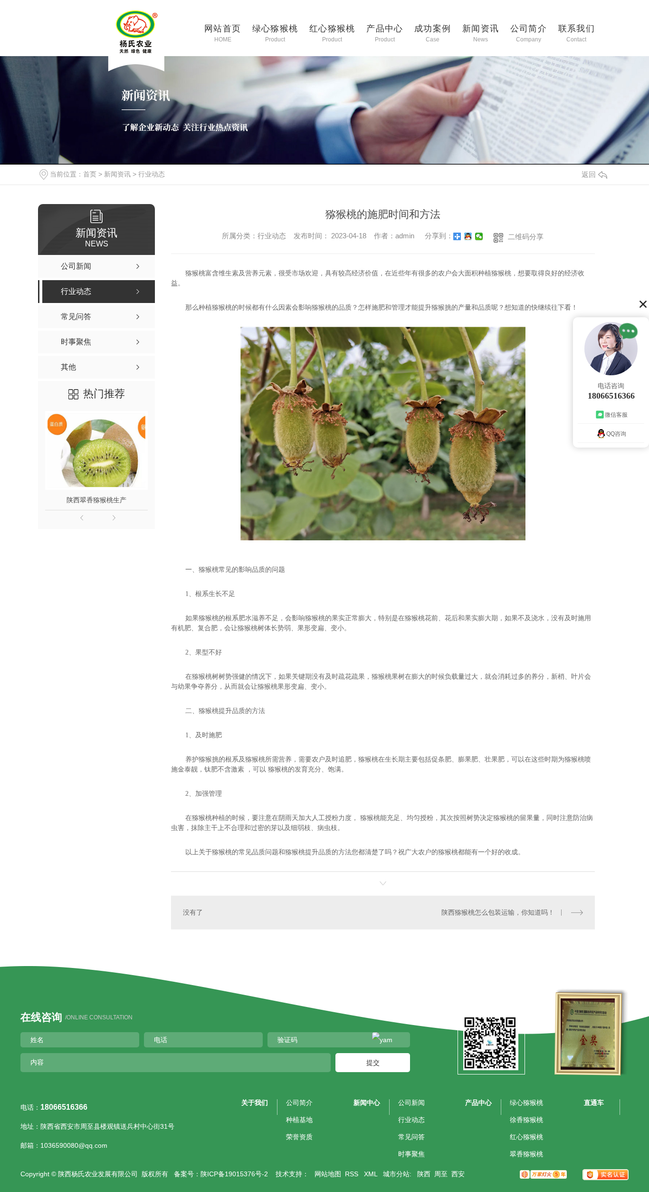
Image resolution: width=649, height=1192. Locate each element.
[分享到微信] (479, 236)
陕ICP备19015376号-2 (234, 1174)
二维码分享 (526, 237)
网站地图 (328, 1174)
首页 (89, 174)
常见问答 (411, 1137)
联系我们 (576, 33)
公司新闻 (411, 1102)
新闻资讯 (480, 33)
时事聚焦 (411, 1154)
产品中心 (384, 33)
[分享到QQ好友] (468, 236)
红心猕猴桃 (332, 33)
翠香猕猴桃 (526, 1154)
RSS (352, 1174)
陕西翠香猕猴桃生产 (96, 500)
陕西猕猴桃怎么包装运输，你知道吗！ (497, 912)
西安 (458, 1174)
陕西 (423, 1174)
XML (371, 1174)
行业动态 (151, 174)
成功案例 (432, 33)
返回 (589, 174)
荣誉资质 (299, 1137)
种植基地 (299, 1120)
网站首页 (222, 33)
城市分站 (396, 1174)
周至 (441, 1174)
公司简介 (528, 33)
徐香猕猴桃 (526, 1120)
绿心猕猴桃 (275, 33)
